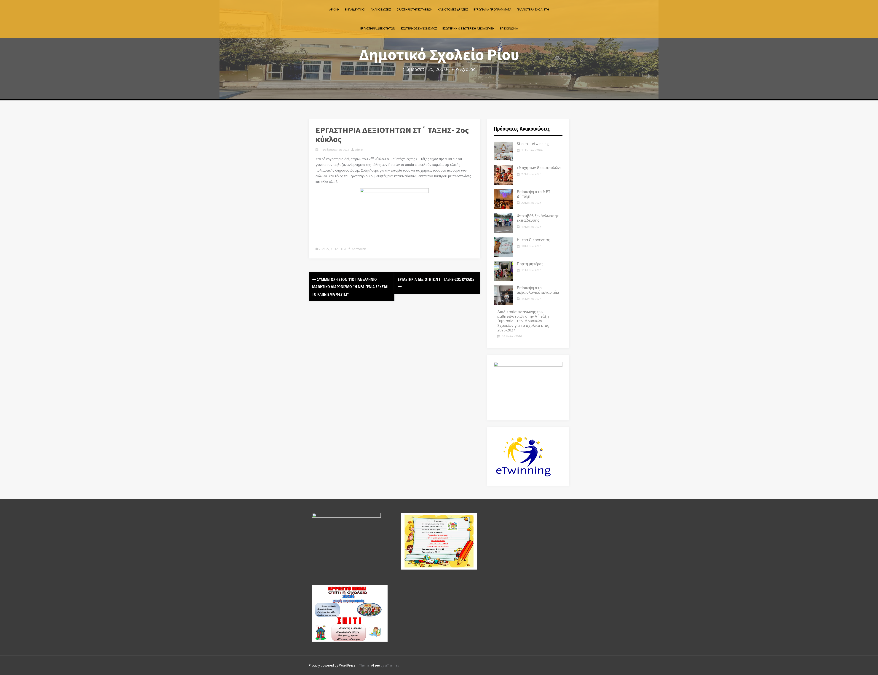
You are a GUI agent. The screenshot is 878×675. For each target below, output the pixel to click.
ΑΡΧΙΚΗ (334, 9)
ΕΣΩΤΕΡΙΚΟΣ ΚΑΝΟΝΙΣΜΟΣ (419, 28)
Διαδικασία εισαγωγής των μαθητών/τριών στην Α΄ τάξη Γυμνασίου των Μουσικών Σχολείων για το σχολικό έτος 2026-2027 (523, 320)
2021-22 (324, 249)
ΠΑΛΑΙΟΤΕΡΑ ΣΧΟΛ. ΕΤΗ (533, 9)
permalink (358, 249)
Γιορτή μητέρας (530, 263)
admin (358, 150)
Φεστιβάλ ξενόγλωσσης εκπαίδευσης (538, 218)
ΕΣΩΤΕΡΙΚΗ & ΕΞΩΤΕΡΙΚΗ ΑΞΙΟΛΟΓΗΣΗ (468, 28)
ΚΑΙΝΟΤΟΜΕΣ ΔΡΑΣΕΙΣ (453, 9)
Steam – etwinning (533, 143)
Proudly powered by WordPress (332, 665)
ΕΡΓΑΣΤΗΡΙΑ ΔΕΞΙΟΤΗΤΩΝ (377, 28)
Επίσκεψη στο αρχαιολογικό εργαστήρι (538, 290)
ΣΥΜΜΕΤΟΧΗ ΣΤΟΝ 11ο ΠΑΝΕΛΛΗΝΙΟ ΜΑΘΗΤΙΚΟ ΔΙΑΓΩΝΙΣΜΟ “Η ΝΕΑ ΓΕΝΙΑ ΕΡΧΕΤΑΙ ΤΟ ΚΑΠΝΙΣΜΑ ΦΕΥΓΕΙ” (350, 287)
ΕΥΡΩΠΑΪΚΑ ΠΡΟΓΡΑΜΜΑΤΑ (492, 9)
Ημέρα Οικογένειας (533, 239)
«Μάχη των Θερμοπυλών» (539, 167)
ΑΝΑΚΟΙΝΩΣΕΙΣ (381, 9)
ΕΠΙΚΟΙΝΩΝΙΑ (509, 28)
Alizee (375, 665)
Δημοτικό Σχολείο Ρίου (439, 54)
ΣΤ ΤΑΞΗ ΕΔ (338, 249)
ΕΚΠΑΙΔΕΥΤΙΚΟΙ (355, 9)
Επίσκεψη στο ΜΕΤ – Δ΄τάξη (535, 194)
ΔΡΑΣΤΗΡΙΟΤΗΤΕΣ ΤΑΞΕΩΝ (414, 9)
